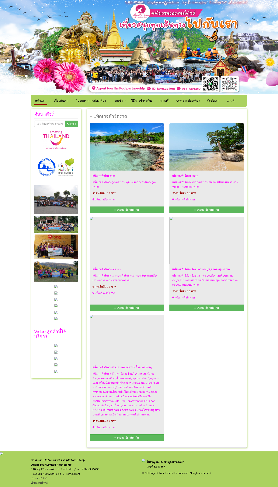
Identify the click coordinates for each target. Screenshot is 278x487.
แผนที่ (231, 100)
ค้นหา (72, 123)
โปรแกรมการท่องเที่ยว (91, 100)
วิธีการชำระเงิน (141, 100)
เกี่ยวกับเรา (61, 100)
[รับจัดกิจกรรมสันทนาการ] (55, 364)
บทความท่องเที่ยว (188, 100)
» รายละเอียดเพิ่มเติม (126, 209)
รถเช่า (118, 100)
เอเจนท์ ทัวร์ (219, 2)
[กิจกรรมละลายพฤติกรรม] (55, 371)
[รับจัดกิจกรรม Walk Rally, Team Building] (55, 345)
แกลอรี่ (164, 100)
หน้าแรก (40, 100)
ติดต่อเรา (213, 100)
